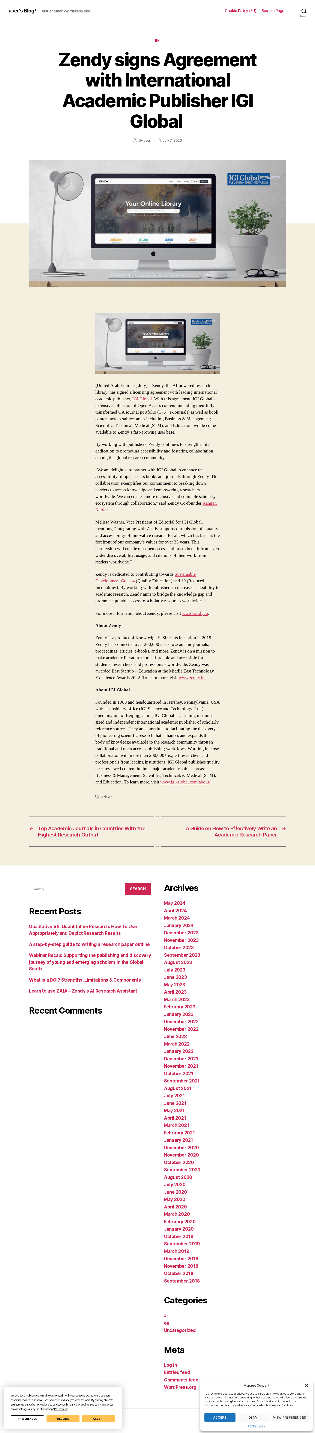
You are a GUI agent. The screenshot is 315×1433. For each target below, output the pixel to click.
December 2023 (181, 932)
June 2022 (175, 1036)
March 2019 (176, 1251)
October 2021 (178, 1073)
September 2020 (182, 1169)
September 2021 (182, 1081)
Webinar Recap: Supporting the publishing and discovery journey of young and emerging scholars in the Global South (90, 962)
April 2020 (175, 1207)
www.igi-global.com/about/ (184, 782)
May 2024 (174, 903)
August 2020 (178, 1177)
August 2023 (178, 962)
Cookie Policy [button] (81, 1404)
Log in (170, 1365)
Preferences (27, 1418)
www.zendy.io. (192, 678)
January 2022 (179, 1051)
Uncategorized (180, 1330)
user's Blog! (22, 10)
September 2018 (182, 1281)
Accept (98, 1418)
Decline (63, 1418)
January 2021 (178, 1140)
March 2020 (177, 1214)
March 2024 (177, 918)
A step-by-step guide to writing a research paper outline (89, 944)
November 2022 (181, 1029)
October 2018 (179, 1273)
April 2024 (175, 910)
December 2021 (181, 1058)
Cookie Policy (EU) (240, 10)
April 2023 (175, 992)
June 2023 (175, 977)
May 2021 (174, 1110)
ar (166, 1315)
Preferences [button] (60, 1409)
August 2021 (178, 1088)
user (147, 140)
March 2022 (176, 1044)
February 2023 (179, 1006)
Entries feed (177, 1372)
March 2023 (176, 999)
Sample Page (273, 10)
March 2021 (176, 1125)
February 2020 (180, 1221)
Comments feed (181, 1380)
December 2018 (181, 1258)
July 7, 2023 (172, 140)
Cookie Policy (256, 1426)
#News (106, 797)
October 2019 (179, 1236)
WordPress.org (180, 1387)
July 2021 (174, 1095)
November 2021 (181, 1066)
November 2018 (181, 1266)
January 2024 (179, 925)
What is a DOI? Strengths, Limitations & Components (85, 980)
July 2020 (175, 1184)
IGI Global (142, 399)
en (157, 41)
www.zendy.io (195, 613)
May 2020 (174, 1199)
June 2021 (175, 1103)
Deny (253, 1417)
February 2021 (179, 1132)
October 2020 (179, 1162)
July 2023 (174, 970)
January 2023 (179, 1014)
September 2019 (182, 1243)
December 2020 (181, 1147)
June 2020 (175, 1192)
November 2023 (181, 940)
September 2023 (182, 955)
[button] (306, 1385)
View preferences (289, 1417)
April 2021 (175, 1118)
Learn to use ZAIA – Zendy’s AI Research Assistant (83, 991)
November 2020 (181, 1155)
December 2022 (181, 1021)
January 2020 (179, 1229)
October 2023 (179, 947)
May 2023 (174, 984)
